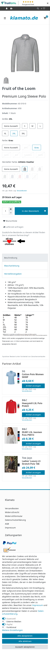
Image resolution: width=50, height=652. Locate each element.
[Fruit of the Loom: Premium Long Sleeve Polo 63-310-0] (25, 324)
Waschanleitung (11, 265)
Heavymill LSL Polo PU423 (32, 404)
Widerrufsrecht (12, 512)
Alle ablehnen (25, 641)
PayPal (9, 624)
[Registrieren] (11, 8)
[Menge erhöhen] (11, 209)
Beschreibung (10, 257)
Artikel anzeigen (33, 385)
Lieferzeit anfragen (14, 227)
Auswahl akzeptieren (25, 647)
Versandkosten (21, 191)
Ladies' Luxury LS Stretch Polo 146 (31, 462)
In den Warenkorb (30, 211)
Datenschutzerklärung (15, 520)
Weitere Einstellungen (12, 630)
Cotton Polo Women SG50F (33, 376)
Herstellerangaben (13, 273)
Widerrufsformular (13, 516)
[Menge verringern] (11, 213)
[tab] (25, 258)
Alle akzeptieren (25, 635)
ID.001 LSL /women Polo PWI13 (32, 433)
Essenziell (11, 618)
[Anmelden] (7, 8)
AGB (7, 523)
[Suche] (38, 8)
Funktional (11, 627)
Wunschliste (11, 221)
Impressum (10, 527)
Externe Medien (14, 621)
